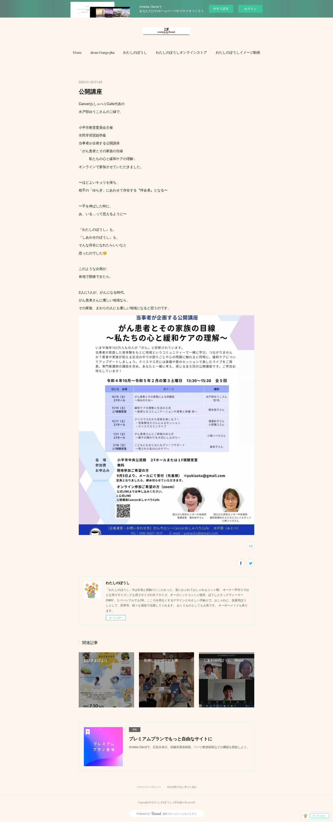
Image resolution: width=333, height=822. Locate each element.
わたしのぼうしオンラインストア (181, 52)
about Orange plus (102, 52)
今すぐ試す (221, 8)
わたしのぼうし (135, 52)
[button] (77, 52)
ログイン (250, 8)
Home (77, 52)
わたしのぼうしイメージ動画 (238, 52)
